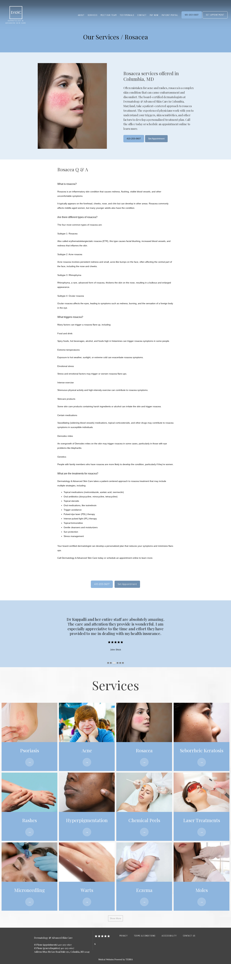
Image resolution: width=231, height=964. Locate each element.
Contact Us (189, 935)
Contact (141, 15)
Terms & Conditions (144, 935)
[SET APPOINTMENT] (215, 18)
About (81, 15)
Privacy (123, 935)
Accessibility (169, 935)
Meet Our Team (109, 15)
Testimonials (127, 15)
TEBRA (129, 959)
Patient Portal (170, 15)
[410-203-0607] (191, 18)
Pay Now (154, 15)
